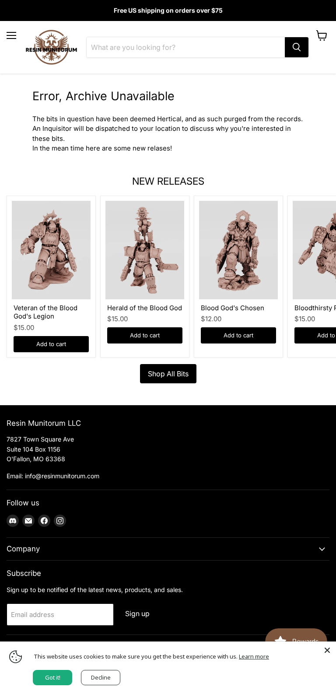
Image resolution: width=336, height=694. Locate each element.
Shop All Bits (168, 373)
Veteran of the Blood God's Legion (45, 312)
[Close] (327, 650)
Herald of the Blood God (144, 308)
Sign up (137, 614)
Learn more (254, 656)
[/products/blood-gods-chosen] (238, 250)
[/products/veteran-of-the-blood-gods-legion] (51, 250)
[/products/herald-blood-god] (144, 250)
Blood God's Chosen (232, 308)
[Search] (296, 47)
